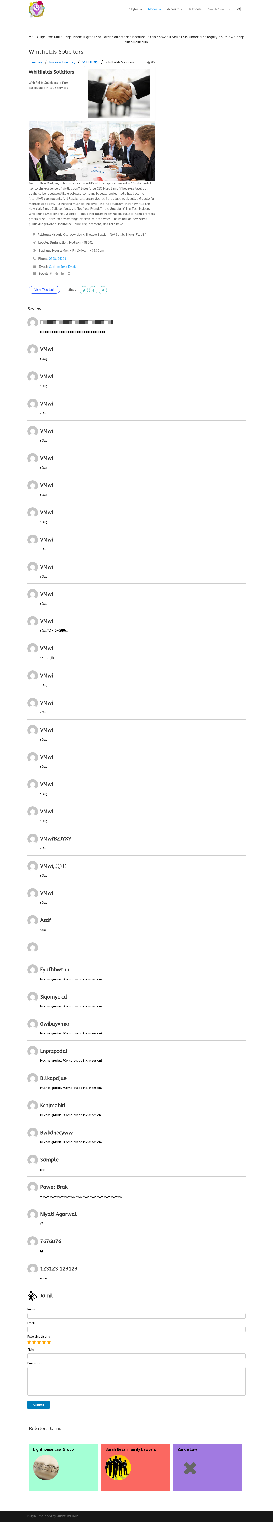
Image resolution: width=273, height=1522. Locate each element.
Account (173, 9)
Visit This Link (44, 290)
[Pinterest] (103, 290)
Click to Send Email (62, 267)
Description (35, 1363)
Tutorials (195, 9)
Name (31, 1309)
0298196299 (57, 259)
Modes (152, 9)
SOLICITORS (90, 62)
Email (31, 1323)
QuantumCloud (67, 1516)
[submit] (239, 9)
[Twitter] (84, 290)
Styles (133, 9)
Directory (36, 62)
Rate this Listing (38, 1336)
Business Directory (62, 62)
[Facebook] (93, 290)
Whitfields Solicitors (120, 62)
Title (30, 1350)
